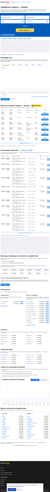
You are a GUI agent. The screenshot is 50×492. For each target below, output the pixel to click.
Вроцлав (2, 363)
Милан (48, 297)
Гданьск (2, 357)
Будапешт (28, 361)
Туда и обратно (36, 379)
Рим (27, 355)
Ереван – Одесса (10, 34)
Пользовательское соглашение (6, 474)
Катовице (2, 359)
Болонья (27, 359)
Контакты (2, 470)
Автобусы (19, 2)
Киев (27, 357)
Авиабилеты (13, 2)
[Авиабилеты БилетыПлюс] (5, 464)
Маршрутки (24, 2)
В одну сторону (44, 379)
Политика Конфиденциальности (15, 486)
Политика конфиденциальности (6, 472)
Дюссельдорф (29, 363)
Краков (2, 361)
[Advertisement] (25, 46)
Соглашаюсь (12, 489)
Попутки (28, 2)
